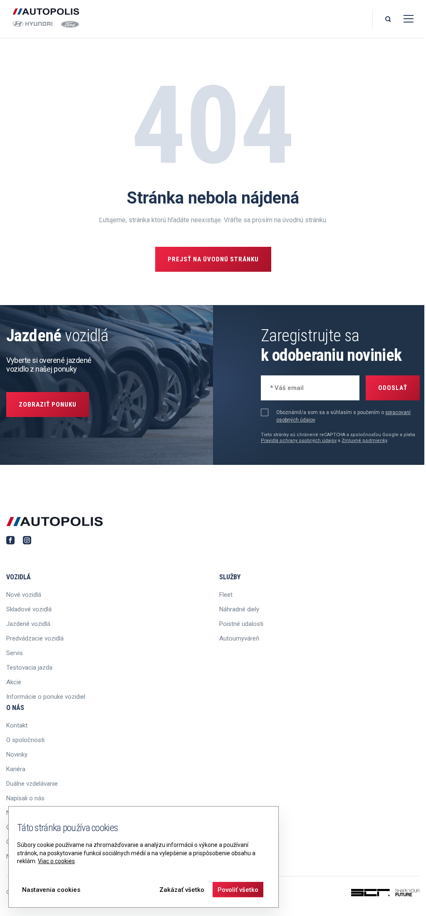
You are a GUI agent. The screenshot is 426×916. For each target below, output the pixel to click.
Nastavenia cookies (51, 890)
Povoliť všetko (238, 890)
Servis (14, 653)
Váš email (282, 387)
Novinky (16, 754)
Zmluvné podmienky (364, 440)
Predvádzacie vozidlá (35, 638)
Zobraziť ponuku (48, 404)
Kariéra (15, 769)
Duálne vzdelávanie (32, 783)
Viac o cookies (56, 861)
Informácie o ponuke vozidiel (45, 696)
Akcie (13, 682)
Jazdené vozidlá (28, 624)
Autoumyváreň (239, 638)
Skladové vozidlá (29, 609)
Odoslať (392, 388)
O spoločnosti (25, 740)
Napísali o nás (25, 798)
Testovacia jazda (29, 667)
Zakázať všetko (181, 890)
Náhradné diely (239, 609)
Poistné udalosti (241, 624)
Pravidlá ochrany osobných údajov (299, 440)
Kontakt (16, 725)
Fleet (226, 594)
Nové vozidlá (23, 594)
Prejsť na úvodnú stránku (213, 259)
